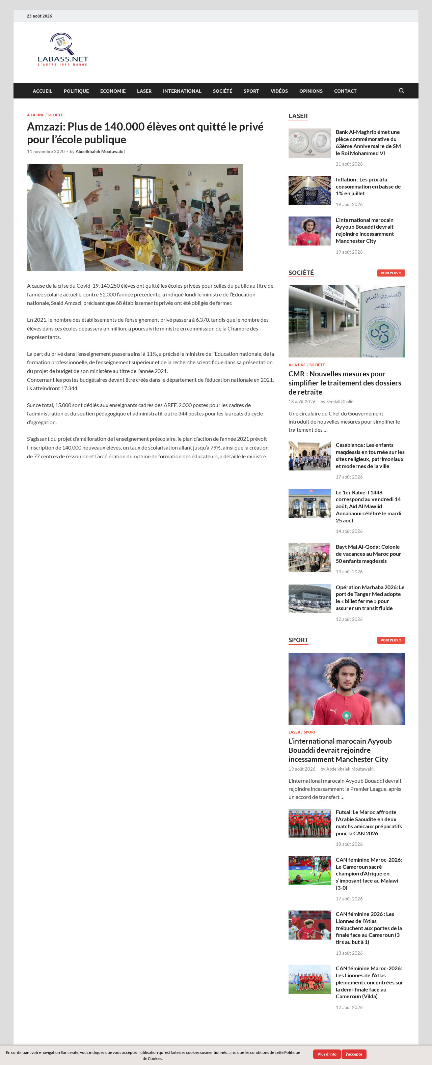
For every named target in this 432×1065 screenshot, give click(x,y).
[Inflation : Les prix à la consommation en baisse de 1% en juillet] (310, 180)
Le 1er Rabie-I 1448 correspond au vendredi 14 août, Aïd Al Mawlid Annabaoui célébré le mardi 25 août (368, 506)
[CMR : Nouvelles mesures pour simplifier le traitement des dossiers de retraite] (347, 289)
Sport (251, 91)
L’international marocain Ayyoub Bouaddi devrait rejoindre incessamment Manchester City (365, 230)
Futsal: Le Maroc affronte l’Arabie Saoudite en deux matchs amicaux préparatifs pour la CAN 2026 (369, 822)
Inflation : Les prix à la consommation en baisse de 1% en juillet (368, 186)
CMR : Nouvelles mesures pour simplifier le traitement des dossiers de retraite (345, 382)
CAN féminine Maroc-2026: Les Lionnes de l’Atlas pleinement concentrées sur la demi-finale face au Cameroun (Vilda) (369, 982)
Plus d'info (327, 1054)
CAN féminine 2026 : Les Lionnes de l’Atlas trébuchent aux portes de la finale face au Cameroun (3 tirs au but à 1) (369, 928)
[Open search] (402, 91)
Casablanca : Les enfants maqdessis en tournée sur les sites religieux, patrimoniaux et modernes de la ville (370, 455)
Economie (113, 91)
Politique (76, 91)
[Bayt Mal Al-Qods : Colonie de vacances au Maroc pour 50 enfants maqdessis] (310, 547)
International (182, 91)
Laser (144, 91)
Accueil (42, 91)
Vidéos (279, 91)
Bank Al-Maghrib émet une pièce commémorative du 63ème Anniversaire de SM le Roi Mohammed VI (368, 142)
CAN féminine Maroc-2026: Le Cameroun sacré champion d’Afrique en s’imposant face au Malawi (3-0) (369, 873)
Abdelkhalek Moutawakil (100, 151)
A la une (35, 115)
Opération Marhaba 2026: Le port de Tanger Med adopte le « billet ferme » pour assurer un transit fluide (370, 597)
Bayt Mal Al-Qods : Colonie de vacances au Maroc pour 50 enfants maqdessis (368, 553)
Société (222, 91)
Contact (345, 91)
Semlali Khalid (339, 401)
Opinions (311, 91)
